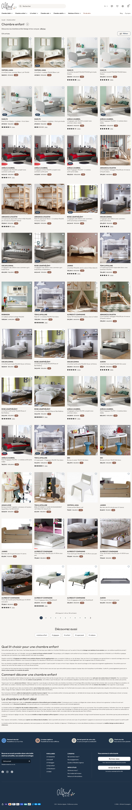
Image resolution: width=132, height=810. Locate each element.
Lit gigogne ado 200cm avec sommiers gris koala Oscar (15, 268)
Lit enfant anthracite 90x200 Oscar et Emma (82, 364)
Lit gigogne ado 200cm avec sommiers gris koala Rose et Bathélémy (48, 268)
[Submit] (20, 6)
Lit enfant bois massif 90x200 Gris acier (113, 364)
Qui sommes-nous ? (73, 757)
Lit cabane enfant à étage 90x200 (13, 317)
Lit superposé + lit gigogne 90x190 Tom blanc (48, 460)
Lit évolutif (49, 760)
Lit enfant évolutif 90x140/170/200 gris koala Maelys (82, 73)
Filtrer (125, 33)
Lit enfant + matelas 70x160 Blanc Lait (46, 72)
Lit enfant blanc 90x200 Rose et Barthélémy (48, 411)
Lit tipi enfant (50, 765)
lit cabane (92, 635)
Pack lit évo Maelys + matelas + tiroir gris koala (49, 121)
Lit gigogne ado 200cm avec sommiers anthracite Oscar (112, 219)
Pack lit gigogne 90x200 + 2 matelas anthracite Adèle (79, 171)
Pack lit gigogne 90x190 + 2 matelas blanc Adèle (113, 412)
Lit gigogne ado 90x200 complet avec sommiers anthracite (14, 171)
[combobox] (42, 6)
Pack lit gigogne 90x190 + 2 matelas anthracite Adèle (17, 461)
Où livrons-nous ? (73, 770)
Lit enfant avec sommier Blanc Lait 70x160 (15, 72)
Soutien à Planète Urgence (76, 762)
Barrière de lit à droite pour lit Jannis (112, 507)
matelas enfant (42, 635)
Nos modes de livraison (74, 773)
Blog (121, 13)
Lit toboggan (50, 762)
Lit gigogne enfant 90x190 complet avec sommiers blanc (80, 412)
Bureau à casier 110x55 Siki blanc (77, 460)
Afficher (43, 29)
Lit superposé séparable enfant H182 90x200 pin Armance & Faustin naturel (16, 219)
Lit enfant (33, 13)
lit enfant (67, 635)
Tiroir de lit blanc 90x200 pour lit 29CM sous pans (114, 554)
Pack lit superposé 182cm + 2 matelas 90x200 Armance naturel (49, 219)
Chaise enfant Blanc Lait (75, 507)
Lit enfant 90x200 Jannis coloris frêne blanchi (82, 268)
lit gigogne (55, 635)
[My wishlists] (117, 6)
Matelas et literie (73, 13)
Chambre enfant (20, 13)
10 (85, 618)
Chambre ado (45, 13)
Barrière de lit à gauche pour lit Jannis (14, 554)
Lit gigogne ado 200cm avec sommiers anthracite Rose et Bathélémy (79, 219)
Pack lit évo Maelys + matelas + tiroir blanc (15, 121)
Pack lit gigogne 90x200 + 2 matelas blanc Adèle (113, 122)
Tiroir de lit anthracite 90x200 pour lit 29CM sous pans (16, 601)
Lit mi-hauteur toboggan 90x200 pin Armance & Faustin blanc (115, 171)
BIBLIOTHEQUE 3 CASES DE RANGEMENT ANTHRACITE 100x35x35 (48, 508)
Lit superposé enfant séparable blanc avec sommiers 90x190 (114, 268)
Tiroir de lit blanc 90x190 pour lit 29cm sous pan (48, 554)
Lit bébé (48, 771)
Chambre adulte (59, 13)
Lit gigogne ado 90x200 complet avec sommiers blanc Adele (79, 122)
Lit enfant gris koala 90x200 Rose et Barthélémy (46, 364)
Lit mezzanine (50, 757)
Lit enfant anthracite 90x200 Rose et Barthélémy (14, 412)
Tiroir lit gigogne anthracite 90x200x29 (80, 600)
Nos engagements (73, 760)
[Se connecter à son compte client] (123, 6)
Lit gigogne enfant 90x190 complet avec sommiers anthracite (47, 171)
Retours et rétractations (75, 776)
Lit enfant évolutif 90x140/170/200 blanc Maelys (113, 73)
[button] (106, 6)
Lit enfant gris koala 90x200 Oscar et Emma (16, 364)
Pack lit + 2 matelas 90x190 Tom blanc (46, 317)
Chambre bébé (6, 13)
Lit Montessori (50, 768)
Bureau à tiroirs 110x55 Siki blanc (110, 460)
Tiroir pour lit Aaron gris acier (109, 600)
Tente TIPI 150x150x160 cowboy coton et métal (82, 317)
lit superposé (79, 635)
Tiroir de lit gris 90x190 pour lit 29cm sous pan (82, 554)
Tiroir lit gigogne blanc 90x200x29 (45, 600)
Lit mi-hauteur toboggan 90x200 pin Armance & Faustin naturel (115, 317)
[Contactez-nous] (112, 6)
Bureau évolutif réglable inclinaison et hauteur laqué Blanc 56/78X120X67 (17, 508)
